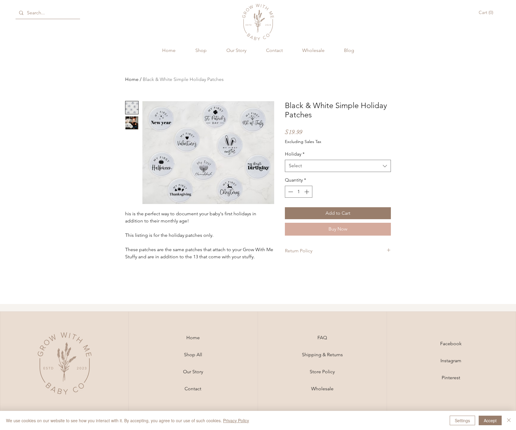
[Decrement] (290, 191)
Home (132, 79)
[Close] (508, 420)
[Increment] (307, 191)
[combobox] (338, 166)
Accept (490, 420)
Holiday (295, 154)
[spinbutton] (298, 191)
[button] (487, 12)
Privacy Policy (236, 420)
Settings (462, 420)
